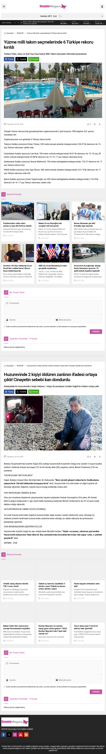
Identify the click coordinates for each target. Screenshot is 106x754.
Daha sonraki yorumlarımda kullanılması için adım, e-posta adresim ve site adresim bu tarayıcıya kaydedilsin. (46, 326)
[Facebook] (3, 734)
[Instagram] (15, 734)
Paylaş (10, 59)
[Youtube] (20, 734)
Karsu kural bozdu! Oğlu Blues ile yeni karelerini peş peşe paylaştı (40, 23)
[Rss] (26, 734)
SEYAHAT (20, 33)
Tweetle (23, 59)
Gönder (35, 59)
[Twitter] (9, 734)
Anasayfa (10, 33)
